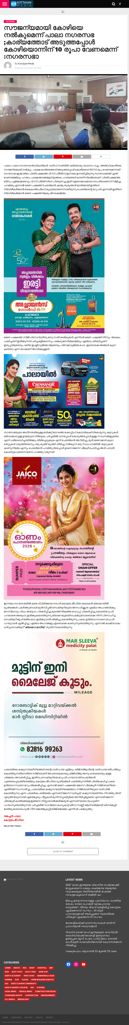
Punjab (8, 980)
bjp (51, 968)
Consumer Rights (13, 995)
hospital (41, 968)
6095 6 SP (43, 972)
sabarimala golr (45, 976)
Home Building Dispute (42, 980)
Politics (28, 1017)
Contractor (31, 995)
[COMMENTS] (101, 155)
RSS (24, 968)
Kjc (32, 988)
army (31, 968)
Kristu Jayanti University (23, 984)
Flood (25, 980)
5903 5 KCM (29, 976)
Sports (49, 1017)
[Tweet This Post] (43, 155)
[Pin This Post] (62, 155)
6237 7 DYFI (17, 972)
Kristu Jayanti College (16, 988)
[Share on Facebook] (24, 155)
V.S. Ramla (10, 999)
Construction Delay (45, 991)
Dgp (17, 980)
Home (5, 1017)
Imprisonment (48, 995)
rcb (7, 972)
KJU (6, 984)
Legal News (10, 991)
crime (8, 968)
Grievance (16, 1017)
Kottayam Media (26, 63)
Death (17, 968)
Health (39, 1017)
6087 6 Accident (13, 976)
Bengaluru (23, 999)
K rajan (40, 988)
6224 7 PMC (30, 972)
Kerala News (25, 991)
